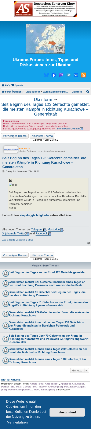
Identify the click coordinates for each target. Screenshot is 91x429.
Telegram (37, 229)
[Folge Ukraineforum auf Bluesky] (46, 76)
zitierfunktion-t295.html (68, 128)
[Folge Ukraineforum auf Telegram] (68, 76)
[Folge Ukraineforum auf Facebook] (53, 76)
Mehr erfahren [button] (17, 422)
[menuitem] (5, 85)
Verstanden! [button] (67, 412)
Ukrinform (43, 99)
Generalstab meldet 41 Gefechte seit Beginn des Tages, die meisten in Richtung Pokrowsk (47, 293)
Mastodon (54, 229)
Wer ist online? (11, 379)
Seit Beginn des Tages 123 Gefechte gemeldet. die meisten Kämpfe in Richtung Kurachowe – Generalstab (45, 109)
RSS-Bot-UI (24, 148)
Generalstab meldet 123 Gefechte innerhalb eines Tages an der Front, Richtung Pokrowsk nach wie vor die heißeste (47, 283)
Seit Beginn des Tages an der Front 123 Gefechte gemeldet (47, 272)
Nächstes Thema (42, 136)
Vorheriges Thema (15, 136)
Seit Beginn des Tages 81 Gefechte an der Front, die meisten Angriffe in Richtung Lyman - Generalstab (48, 304)
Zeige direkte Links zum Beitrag (17, 240)
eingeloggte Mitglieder (34, 215)
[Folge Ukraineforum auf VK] (76, 76)
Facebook (42, 233)
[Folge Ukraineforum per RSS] (83, 76)
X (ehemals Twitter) (14, 233)
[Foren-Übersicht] (45, 39)
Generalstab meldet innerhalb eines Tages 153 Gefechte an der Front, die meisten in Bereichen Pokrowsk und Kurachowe (47, 325)
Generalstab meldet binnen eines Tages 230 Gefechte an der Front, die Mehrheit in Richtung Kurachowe (48, 350)
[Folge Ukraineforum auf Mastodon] (61, 76)
